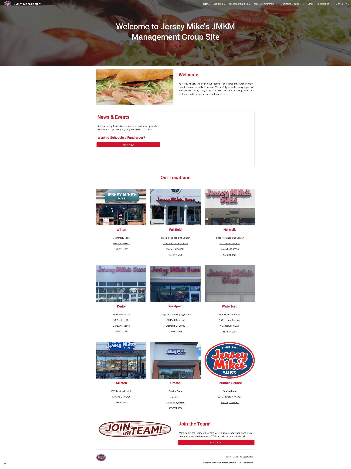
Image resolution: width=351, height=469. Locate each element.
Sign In (228, 457)
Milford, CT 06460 (121, 396)
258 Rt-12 (175, 396)
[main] (175, 33)
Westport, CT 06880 (175, 326)
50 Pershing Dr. (121, 320)
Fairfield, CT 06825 (175, 249)
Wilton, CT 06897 (121, 243)
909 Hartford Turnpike (229, 320)
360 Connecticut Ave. (230, 243)
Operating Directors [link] (291, 3)
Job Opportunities (246, 457)
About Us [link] (218, 3)
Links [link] (310, 3)
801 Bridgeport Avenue (230, 396)
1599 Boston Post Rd (121, 391)
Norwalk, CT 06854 (230, 249)
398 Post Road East (175, 320)
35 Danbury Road (121, 238)
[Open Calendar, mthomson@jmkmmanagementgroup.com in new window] (249, 115)
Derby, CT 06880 (121, 325)
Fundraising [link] (323, 3)
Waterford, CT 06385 (230, 326)
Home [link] (206, 3)
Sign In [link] (339, 3)
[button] (347, 4)
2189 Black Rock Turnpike (175, 243)
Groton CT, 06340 (175, 402)
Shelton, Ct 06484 (230, 402)
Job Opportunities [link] (238, 3)
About (235, 457)
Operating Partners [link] (264, 3)
